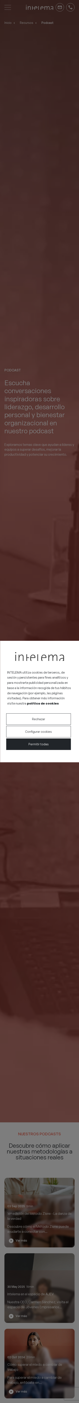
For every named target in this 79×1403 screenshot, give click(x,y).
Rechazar (38, 719)
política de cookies (43, 703)
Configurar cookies (38, 731)
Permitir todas (38, 744)
